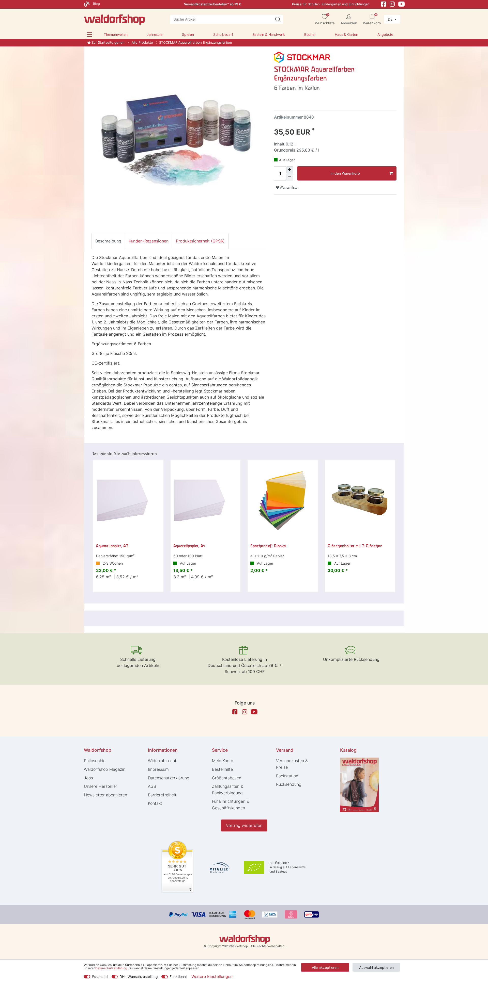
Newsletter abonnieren (105, 794)
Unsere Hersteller (100, 786)
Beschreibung (108, 240)
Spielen (188, 34)
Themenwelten (116, 34)
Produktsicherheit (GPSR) (200, 240)
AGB (152, 786)
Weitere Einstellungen (212, 976)
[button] (89, 34)
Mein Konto (222, 760)
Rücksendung (288, 784)
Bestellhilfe (222, 769)
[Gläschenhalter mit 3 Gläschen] (360, 500)
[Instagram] (392, 4)
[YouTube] (401, 4)
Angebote (385, 34)
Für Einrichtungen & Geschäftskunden (230, 804)
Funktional (178, 976)
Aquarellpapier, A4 (189, 546)
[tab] (108, 241)
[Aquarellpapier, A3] (128, 500)
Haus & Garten (346, 34)
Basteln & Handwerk (268, 34)
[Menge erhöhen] (289, 169)
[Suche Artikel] (277, 19)
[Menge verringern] (289, 177)
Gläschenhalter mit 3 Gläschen (355, 546)
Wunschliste (288, 187)
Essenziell (100, 976)
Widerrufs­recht (162, 760)
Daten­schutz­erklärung (168, 777)
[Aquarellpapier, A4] (205, 500)
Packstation (287, 775)
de (390, 19)
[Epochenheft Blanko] (282, 500)
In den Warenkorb (345, 173)
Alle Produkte (142, 42)
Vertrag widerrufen (244, 825)
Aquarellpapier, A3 (112, 546)
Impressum (158, 769)
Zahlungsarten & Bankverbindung (227, 789)
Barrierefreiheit (162, 794)
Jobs (88, 777)
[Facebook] (383, 4)
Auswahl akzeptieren (376, 967)
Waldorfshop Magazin (104, 769)
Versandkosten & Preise (292, 764)
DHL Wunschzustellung (138, 976)
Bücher (310, 34)
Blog (96, 4)
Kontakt (155, 803)
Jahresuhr (155, 34)
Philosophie (94, 760)
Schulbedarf (223, 34)
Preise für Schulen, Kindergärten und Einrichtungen (330, 4)
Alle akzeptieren (325, 967)
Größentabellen (226, 777)
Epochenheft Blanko (268, 546)
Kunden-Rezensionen (149, 240)
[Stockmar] (302, 56)
